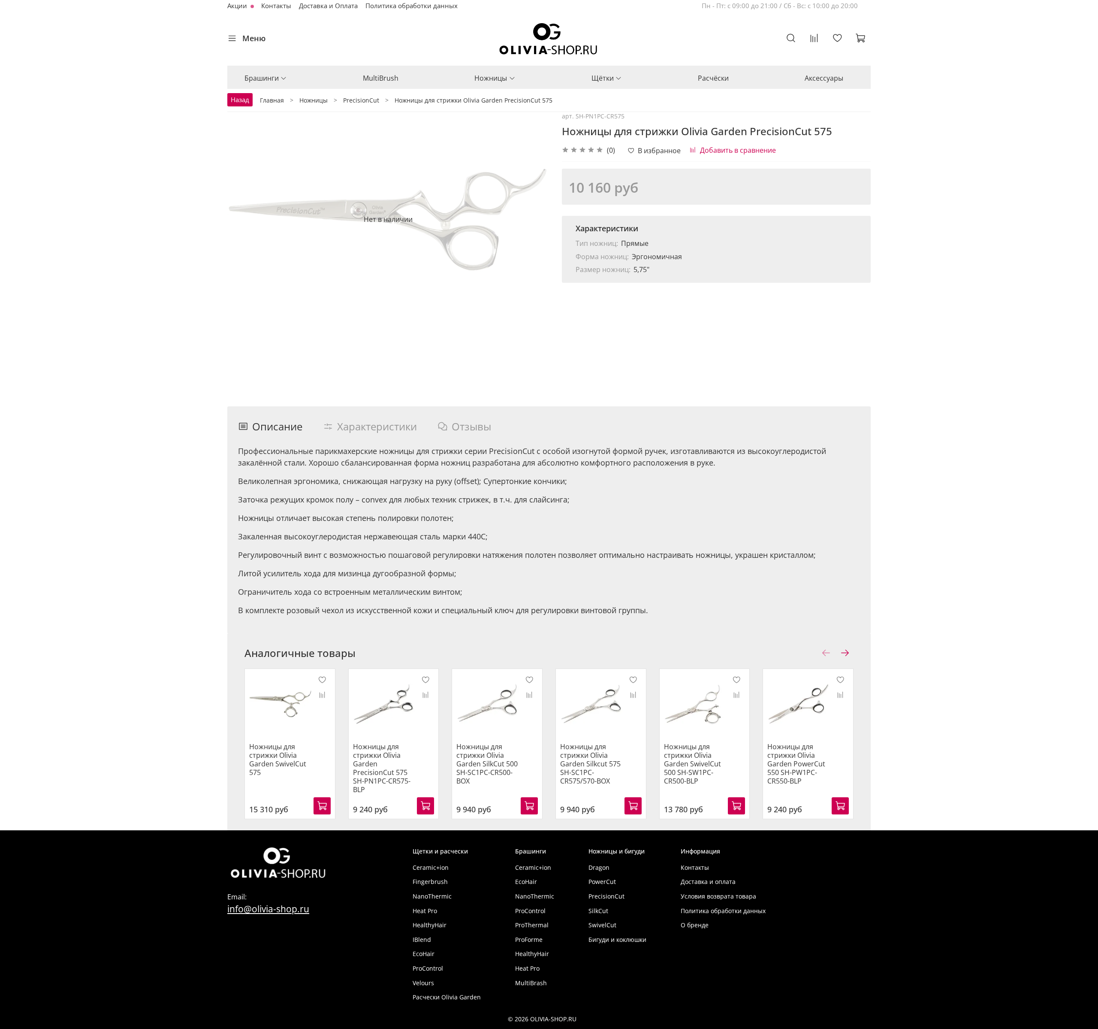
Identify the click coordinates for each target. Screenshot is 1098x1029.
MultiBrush (380, 78)
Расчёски (713, 78)
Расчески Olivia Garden (447, 997)
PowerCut (602, 882)
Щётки (602, 78)
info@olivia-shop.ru (268, 908)
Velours (423, 983)
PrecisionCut (606, 896)
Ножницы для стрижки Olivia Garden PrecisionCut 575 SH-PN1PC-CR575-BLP (381, 768)
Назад (240, 99)
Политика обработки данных (411, 5)
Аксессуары (824, 78)
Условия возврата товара (718, 896)
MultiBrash (531, 983)
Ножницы (490, 78)
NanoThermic (432, 896)
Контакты (276, 5)
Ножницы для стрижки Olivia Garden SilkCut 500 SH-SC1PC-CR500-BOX (487, 764)
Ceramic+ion (431, 867)
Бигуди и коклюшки (617, 939)
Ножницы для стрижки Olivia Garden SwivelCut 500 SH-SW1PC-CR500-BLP (692, 764)
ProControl (428, 968)
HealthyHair (429, 925)
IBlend (422, 939)
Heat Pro (425, 911)
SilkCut (598, 911)
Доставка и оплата (708, 882)
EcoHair (423, 954)
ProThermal (532, 925)
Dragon (598, 867)
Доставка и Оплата (328, 5)
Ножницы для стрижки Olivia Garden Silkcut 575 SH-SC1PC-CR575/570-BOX (590, 764)
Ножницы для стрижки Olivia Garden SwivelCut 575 (277, 759)
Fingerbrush (430, 882)
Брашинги (261, 78)
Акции (238, 5)
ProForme (529, 939)
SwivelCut (602, 925)
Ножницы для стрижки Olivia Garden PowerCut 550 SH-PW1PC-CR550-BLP (796, 764)
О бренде (695, 925)
